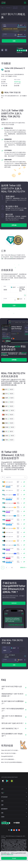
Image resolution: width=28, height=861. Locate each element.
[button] (21, 25)
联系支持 (14, 603)
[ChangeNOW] (3, 2)
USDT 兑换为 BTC (9, 482)
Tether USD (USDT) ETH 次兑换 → (10, 750)
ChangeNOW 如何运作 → (7, 756)
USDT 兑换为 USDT (11, 503)
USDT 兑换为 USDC (11, 545)
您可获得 (5, 34)
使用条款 (4, 854)
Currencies (8, 7)
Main (3, 7)
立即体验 (14, 359)
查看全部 (22, 567)
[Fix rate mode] (15, 35)
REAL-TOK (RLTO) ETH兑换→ (9, 753)
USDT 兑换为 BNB (10, 528)
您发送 (4, 24)
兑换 (14, 41)
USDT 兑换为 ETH (9, 490)
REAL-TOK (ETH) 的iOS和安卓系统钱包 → (12, 762)
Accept (14, 858)
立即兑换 (14, 225)
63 (12, 567)
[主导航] (25, 2)
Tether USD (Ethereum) (15, 8)
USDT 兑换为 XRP (9, 536)
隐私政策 (10, 854)
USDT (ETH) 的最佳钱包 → (8, 759)
